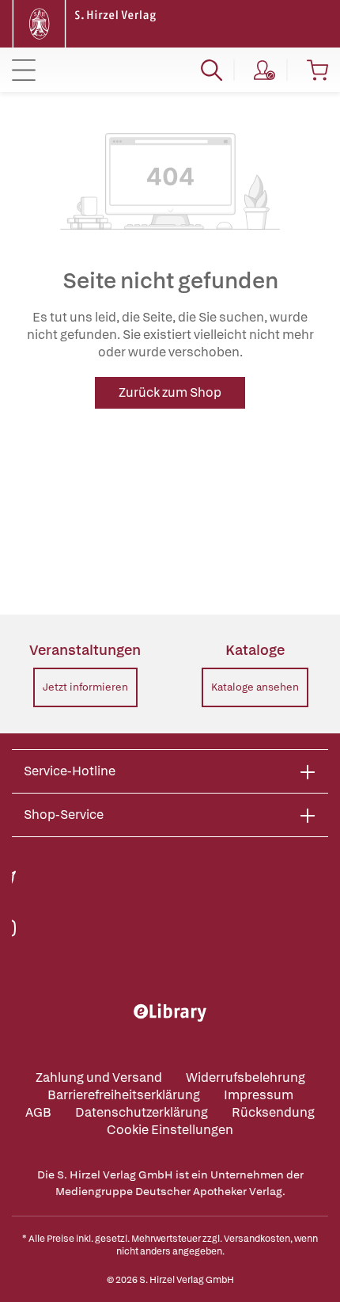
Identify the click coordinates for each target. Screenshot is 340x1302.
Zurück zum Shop (170, 392)
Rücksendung (273, 1112)
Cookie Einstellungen (170, 1129)
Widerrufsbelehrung (245, 1077)
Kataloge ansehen (255, 687)
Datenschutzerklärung (141, 1112)
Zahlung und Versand (99, 1077)
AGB (38, 1112)
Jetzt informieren (85, 687)
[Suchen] (211, 70)
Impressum (258, 1095)
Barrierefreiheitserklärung (123, 1095)
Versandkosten (257, 1238)
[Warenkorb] (317, 70)
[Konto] (264, 70)
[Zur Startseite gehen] (86, 22)
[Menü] (23, 70)
